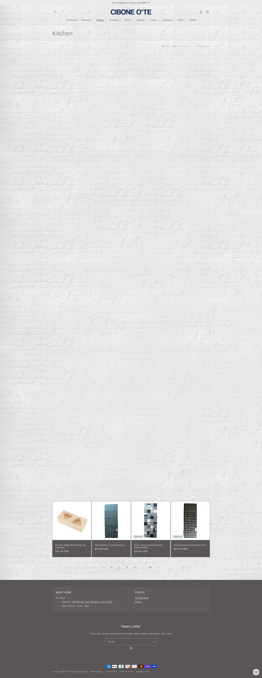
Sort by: (165, 46)
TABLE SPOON (102, 489)
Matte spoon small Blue (106, 95)
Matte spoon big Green (66, 151)
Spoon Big (99, 432)
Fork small (139, 376)
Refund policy (96, 671)
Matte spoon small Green (186, 95)
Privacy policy (111, 671)
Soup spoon (100, 376)
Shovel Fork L (62, 207)
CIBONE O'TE (65, 671)
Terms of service (127, 671)
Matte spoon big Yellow (145, 151)
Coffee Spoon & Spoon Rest (68, 320)
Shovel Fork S (101, 264)
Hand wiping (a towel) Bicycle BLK (190, 545)
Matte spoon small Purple (186, 151)
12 (150, 567)
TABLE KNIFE (180, 432)
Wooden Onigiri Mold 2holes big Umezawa (70, 546)
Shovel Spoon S (181, 264)
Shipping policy (142, 671)
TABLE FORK (61, 489)
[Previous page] (104, 567)
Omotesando (142, 598)
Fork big (59, 432)
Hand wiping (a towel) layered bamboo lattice (148, 546)
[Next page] (158, 567)
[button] (55, 12)
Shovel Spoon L (102, 207)
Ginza (138, 602)
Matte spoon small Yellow (107, 151)
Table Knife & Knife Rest (185, 320)
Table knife (60, 376)
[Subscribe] (153, 641)
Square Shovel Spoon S (145, 264)
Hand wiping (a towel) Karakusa (110, 545)
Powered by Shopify (79, 671)
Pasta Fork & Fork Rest (145, 320)
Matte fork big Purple (65, 95)
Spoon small (179, 376)
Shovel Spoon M (63, 264)
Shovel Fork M (141, 207)
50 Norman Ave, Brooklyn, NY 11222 (92, 602)
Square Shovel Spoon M (185, 207)
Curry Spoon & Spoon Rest (107, 320)
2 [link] (119, 567)
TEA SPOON (180, 489)
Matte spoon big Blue (144, 95)
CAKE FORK (140, 489)
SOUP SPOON (141, 432)
